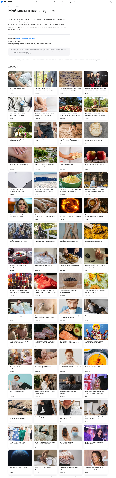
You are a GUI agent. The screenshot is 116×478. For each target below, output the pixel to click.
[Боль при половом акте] (96, 310)
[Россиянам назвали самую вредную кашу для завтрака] (20, 260)
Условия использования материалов (65, 476)
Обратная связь (78, 476)
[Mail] (2, 2)
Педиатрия (20, 6)
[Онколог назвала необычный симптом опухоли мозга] (96, 411)
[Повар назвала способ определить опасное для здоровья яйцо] (70, 159)
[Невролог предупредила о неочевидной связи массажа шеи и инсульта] (45, 361)
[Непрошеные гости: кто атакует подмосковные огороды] (20, 336)
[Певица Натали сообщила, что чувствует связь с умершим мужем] (96, 386)
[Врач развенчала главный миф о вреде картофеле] (70, 260)
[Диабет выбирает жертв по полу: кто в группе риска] (96, 260)
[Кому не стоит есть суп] (96, 361)
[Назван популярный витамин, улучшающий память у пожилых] (96, 108)
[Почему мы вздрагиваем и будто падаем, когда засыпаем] (45, 437)
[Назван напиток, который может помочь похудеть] (45, 386)
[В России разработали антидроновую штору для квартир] (20, 184)
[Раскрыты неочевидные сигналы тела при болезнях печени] (45, 108)
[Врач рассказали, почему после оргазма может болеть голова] (70, 133)
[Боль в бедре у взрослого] (45, 411)
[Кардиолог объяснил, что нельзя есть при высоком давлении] (96, 209)
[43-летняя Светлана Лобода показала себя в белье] (20, 209)
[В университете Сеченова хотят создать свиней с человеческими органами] (45, 209)
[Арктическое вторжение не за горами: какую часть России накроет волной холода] (45, 184)
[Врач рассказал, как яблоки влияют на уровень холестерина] (70, 108)
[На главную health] (8, 2)
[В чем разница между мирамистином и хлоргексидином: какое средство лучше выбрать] (70, 437)
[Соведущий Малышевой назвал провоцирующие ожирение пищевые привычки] (96, 133)
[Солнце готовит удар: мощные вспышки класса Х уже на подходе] (70, 209)
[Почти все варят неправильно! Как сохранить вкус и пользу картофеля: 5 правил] (70, 184)
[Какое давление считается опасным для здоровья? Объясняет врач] (20, 108)
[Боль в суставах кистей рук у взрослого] (70, 462)
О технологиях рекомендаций (90, 476)
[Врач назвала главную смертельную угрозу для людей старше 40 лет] (70, 336)
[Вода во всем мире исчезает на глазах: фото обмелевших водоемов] (20, 411)
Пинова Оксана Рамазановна (25, 38)
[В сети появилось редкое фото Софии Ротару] (96, 437)
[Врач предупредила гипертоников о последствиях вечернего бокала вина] (20, 361)
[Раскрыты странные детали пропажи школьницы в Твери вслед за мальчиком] (20, 235)
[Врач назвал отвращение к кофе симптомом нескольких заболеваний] (70, 310)
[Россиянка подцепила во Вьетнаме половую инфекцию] (45, 83)
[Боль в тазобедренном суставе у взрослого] (45, 133)
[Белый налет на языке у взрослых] (70, 361)
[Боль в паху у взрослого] (20, 386)
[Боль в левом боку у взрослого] (20, 310)
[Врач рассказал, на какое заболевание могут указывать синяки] (70, 235)
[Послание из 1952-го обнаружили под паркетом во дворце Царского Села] (70, 83)
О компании (7, 476)
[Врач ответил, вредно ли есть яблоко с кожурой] (96, 159)
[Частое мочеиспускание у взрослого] (70, 411)
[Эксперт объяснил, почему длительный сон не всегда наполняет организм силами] (45, 462)
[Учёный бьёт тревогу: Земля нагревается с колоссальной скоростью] (20, 462)
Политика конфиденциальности (106, 476)
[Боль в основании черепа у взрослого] (70, 386)
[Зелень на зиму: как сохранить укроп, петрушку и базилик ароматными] (45, 159)
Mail (2, 476)
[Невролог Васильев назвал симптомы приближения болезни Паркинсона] (45, 235)
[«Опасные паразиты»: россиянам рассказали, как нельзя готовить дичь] (45, 336)
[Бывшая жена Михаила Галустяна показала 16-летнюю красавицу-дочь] (96, 83)
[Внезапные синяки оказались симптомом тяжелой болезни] (20, 159)
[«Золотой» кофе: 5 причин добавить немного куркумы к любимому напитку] (96, 235)
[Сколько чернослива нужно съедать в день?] (70, 285)
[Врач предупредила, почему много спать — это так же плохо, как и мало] (45, 260)
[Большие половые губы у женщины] (20, 83)
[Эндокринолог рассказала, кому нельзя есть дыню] (96, 285)
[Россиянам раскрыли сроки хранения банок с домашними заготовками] (20, 285)
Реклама (13, 476)
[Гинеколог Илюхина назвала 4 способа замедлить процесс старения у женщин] (96, 184)
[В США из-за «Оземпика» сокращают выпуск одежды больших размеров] (20, 437)
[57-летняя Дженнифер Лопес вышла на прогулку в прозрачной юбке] (96, 462)
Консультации (11, 6)
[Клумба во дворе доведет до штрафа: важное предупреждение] (20, 133)
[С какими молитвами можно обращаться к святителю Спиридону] (96, 336)
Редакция (53, 476)
